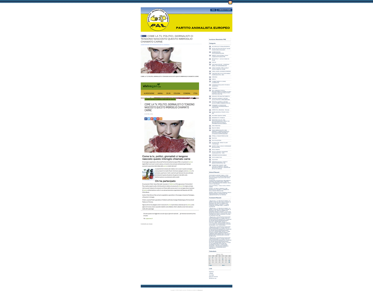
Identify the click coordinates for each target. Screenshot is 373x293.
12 (222, 259)
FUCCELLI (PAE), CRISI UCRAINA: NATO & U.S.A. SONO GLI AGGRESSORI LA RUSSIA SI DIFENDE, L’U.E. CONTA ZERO (220, 224)
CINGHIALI (214, 77)
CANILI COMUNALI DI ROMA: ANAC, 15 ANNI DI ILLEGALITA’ (219, 205)
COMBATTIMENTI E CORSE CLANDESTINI (219, 82)
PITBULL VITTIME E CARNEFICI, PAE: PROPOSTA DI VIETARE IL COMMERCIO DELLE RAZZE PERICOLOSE (219, 189)
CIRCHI (214, 79)
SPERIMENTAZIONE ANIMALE (219, 155)
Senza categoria (216, 149)
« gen (210, 265)
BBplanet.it (200, 290)
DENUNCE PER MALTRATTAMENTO (221, 96)
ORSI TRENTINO (216, 125)
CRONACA (214, 88)
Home (213, 10)
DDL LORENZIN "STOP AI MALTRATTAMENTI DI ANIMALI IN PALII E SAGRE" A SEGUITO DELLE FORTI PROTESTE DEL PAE (221, 92)
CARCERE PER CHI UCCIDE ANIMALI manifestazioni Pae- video (221, 74)
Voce (211, 275)
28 (229, 262)
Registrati (211, 271)
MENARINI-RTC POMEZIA (218, 117)
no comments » (166, 44)
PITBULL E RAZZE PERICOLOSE (220, 136)
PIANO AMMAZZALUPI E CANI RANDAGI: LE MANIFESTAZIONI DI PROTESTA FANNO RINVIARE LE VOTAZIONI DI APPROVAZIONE (220, 132)
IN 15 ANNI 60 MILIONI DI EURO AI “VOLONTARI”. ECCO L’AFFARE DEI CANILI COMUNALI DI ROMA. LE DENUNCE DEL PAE (220, 213)
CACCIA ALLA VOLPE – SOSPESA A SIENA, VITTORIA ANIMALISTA (220, 65)
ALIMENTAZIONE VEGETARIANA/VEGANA (151, 44)
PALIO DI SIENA (216, 128)
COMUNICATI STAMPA (224, 10)
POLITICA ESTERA (216, 140)
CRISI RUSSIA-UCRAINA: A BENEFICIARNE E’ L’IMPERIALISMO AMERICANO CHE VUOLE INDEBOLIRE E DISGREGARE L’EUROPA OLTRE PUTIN (219, 234)
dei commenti (213, 276)
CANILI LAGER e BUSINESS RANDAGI (221, 71)
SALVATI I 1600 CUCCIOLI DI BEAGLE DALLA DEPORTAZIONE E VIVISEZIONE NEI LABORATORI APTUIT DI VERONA (220, 193)
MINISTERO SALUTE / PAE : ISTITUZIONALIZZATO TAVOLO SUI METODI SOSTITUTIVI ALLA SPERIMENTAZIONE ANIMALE (221, 121)
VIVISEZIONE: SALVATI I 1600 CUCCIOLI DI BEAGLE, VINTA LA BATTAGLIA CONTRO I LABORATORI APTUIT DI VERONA (221, 167)
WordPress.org (212, 278)
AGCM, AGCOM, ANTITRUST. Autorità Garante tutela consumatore (221, 49)
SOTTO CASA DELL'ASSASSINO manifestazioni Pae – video (220, 152)
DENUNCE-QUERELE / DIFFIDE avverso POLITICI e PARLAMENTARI (221, 99)
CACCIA (214, 62)
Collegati (211, 273)
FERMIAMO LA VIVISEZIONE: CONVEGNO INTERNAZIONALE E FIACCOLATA (220, 106)
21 (229, 260)
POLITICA (214, 138)
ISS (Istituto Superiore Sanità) (219, 115)
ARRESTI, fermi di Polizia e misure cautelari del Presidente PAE (220, 56)
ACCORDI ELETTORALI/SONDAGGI (221, 46)
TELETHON (215, 159)
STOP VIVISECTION (217, 157)
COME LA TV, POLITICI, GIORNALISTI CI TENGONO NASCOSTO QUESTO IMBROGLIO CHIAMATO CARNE (167, 39)
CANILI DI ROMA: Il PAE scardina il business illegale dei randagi (220, 68)
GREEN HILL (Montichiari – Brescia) (220, 109)
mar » (223, 265)
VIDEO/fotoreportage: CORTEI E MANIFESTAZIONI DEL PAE (219, 162)
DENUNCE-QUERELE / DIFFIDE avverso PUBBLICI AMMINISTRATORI (221, 102)
